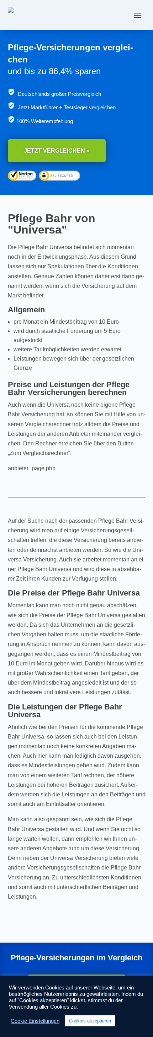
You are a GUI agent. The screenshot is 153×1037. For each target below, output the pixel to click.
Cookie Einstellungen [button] (35, 1021)
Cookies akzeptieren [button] (90, 1021)
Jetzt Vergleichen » (57, 151)
